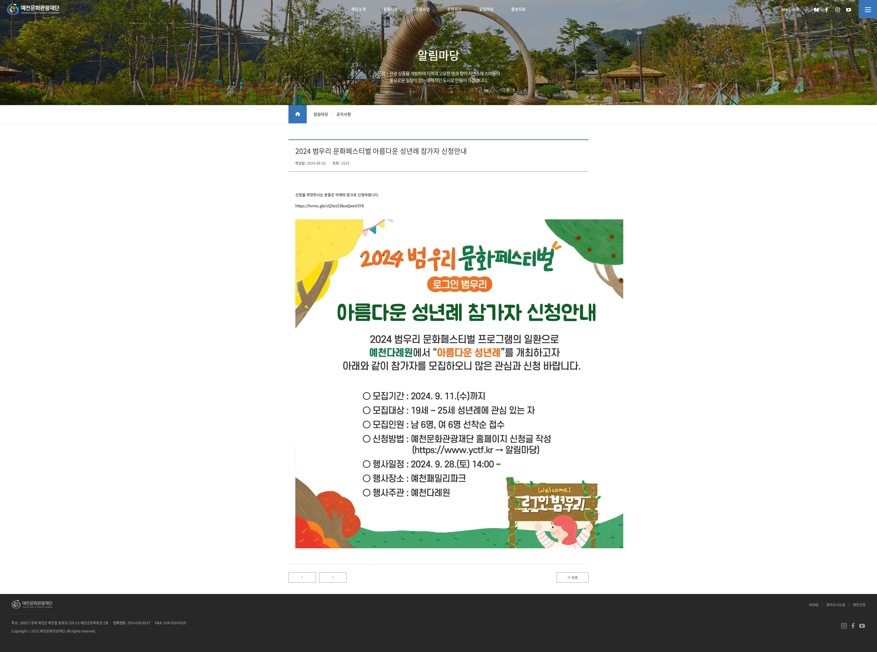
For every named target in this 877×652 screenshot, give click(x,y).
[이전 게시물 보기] (302, 577)
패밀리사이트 (791, 9)
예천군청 (859, 604)
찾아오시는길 (835, 604)
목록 (574, 577)
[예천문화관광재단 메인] (33, 9)
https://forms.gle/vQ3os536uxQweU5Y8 (329, 205)
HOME (814, 604)
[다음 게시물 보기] (332, 577)
